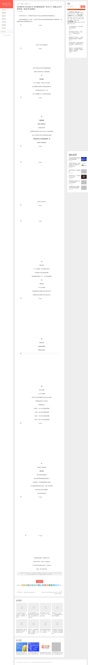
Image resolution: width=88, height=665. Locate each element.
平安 (77, 17)
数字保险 (81, 17)
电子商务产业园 (79, 22)
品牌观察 (4, 13)
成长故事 (4, 22)
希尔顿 (74, 17)
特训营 (78, 20)
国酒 (82, 13)
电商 (75, 22)
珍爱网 (70, 21)
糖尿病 (68, 23)
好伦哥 (80, 15)
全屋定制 (77, 13)
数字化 (68, 18)
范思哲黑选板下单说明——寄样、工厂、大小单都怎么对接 (45, 614)
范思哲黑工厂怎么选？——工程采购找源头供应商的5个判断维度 (57, 614)
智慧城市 (79, 18)
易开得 (71, 18)
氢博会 (83, 18)
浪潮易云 (71, 20)
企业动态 (4, 9)
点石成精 (74, 20)
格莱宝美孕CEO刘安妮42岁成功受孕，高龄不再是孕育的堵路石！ (52, 593)
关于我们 (5, 35)
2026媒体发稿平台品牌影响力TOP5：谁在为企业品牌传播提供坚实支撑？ (45, 654)
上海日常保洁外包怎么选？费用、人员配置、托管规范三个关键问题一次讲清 (21, 615)
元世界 (74, 13)
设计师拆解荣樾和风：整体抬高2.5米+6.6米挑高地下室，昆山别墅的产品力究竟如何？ (33, 615)
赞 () (40, 581)
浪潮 (68, 20)
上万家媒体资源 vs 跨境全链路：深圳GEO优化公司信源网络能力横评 (57, 654)
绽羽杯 (71, 23)
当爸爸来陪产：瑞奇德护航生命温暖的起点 (26, 592)
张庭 (79, 17)
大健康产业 (70, 15)
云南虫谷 (68, 13)
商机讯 (6, 4)
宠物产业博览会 (70, 17)
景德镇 (74, 18)
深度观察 (4, 25)
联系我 (8, 35)
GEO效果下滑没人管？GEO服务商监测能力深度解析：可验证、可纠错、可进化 (21, 654)
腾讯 (74, 23)
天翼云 (76, 15)
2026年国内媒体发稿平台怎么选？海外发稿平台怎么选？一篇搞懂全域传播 (33, 654)
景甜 (77, 18)
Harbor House (74, 12)
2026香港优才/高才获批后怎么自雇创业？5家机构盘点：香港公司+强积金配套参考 (57, 631)
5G (67, 12)
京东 (72, 13)
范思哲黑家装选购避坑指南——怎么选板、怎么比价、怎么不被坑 (45, 631)
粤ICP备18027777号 (49, 662)
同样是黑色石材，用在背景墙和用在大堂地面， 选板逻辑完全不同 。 (21, 631)
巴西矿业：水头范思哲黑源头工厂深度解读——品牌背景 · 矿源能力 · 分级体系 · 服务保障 (33, 631)
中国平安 (81, 12)
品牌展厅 (4, 16)
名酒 (80, 13)
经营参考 (4, 19)
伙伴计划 (4, 28)
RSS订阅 (3, 31)
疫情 (84, 22)
